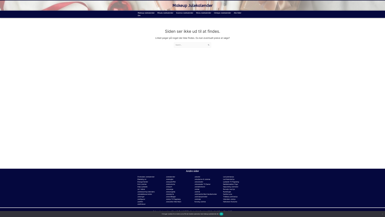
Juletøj (197, 189)
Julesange (169, 189)
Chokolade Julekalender (146, 177)
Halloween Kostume (230, 202)
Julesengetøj (170, 192)
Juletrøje (198, 199)
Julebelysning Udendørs (146, 192)
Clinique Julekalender (222, 13)
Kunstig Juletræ (200, 202)
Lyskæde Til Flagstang (231, 182)
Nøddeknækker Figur (230, 184)
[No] (382, 214)
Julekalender (170, 177)
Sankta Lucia (227, 194)
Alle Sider (237, 13)
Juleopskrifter (171, 182)
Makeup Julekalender (192, 5)
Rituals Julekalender (165, 13)
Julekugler (169, 179)
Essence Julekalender (184, 13)
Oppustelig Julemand (230, 187)
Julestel (197, 177)
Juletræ (197, 192)
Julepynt (169, 187)
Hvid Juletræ (141, 184)
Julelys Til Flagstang (173, 199)
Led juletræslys (228, 177)
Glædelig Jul (141, 179)
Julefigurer (141, 199)
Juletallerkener (200, 187)
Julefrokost (141, 204)
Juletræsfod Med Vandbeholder (206, 194)
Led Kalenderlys (229, 179)
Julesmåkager (171, 197)
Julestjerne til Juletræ (202, 179)
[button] (140, 15)
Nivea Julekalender (203, 13)
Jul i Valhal (141, 189)
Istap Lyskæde (142, 187)
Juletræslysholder (201, 197)
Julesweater (199, 182)
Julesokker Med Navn (173, 202)
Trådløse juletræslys (230, 197)
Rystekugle (227, 192)
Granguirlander (142, 182)
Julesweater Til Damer (203, 184)
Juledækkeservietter (144, 194)
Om (139, 15)
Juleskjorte (170, 194)
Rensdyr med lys (229, 189)
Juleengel (140, 197)
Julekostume (170, 184)
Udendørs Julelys (229, 199)
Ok (221, 214)
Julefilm (140, 202)
